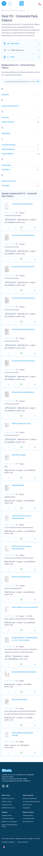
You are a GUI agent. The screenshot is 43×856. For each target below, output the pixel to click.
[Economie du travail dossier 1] (34, 259)
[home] (21, 3)
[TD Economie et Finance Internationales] (34, 539)
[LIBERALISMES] (34, 508)
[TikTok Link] (7, 786)
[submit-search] (37, 81)
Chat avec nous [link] (27, 805)
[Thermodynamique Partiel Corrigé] (34, 753)
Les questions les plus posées (31, 801)
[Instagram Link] (3, 786)
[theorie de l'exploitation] (34, 599)
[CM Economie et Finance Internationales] (34, 569)
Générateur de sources (8, 808)
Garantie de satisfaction (30, 798)
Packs (12, 57)
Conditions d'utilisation (8, 842)
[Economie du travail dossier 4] (34, 322)
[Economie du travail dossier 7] (34, 416)
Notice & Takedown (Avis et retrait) (10, 825)
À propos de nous (7, 805)
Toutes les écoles (28, 815)
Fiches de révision (17, 50)
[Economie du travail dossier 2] (34, 290)
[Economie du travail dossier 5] (34, 353)
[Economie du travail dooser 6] (34, 384)
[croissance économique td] (34, 227)
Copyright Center (7, 815)
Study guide (26, 808)
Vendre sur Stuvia (7, 801)
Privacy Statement (22, 842)
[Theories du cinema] (34, 725)
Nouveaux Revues (28, 821)
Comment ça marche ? (8, 798)
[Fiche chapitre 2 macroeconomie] (34, 630)
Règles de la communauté (9, 821)
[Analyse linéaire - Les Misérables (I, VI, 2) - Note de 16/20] (34, 664)
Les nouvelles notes (28, 818)
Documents (15, 43)
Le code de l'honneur (8, 818)
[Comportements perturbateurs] (34, 692)
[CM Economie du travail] (34, 447)
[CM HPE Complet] (34, 478)
